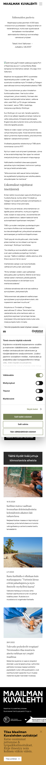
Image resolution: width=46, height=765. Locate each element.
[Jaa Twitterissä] (11, 57)
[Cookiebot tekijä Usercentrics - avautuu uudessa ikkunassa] (32, 331)
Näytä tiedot (32, 409)
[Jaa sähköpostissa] (35, 57)
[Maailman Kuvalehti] (23, 702)
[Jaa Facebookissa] (27, 57)
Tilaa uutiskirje (11, 759)
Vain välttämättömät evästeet (23, 432)
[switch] (39, 383)
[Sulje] (41, 732)
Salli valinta (23, 424)
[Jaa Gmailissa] (19, 57)
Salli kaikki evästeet (23, 417)
